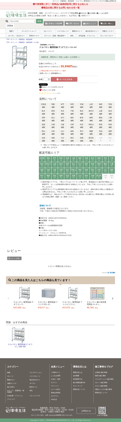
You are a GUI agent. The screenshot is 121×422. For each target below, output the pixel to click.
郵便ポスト (76, 31)
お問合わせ (86, 411)
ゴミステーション (28, 31)
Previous (8, 298)
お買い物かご (108, 23)
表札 (72, 36)
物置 (11, 31)
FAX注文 (83, 13)
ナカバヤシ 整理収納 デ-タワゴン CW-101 (20, 345)
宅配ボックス (107, 31)
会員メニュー (90, 23)
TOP (7, 39)
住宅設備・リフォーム (86, 36)
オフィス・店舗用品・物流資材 (21, 39)
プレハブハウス (106, 36)
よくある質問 (103, 13)
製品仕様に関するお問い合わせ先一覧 (61, 7)
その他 (36, 42)
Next (112, 298)
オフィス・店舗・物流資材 (54, 36)
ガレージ (47, 31)
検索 (39, 21)
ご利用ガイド (85, 16)
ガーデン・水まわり (15, 36)
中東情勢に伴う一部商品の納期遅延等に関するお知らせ (61, 4)
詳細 (9, 26)
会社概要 (92, 13)
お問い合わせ (73, 23)
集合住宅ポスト (91, 31)
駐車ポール (33, 36)
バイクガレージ (63, 31)
